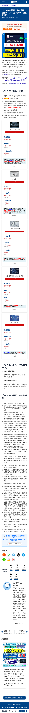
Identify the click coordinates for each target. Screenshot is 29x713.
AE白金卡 (13, 78)
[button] (1, 664)
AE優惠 (6, 74)
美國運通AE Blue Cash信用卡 (14, 276)
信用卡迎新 (16, 683)
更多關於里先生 (19, 623)
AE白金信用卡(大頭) (14, 228)
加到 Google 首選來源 (15, 543)
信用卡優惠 (13, 5)
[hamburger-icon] (3, 2)
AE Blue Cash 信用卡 (19, 80)
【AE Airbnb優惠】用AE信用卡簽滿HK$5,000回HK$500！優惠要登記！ (14, 12)
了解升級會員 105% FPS (19, 29)
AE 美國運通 (5, 5)
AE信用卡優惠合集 (13, 83)
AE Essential (14, 322)
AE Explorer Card (15, 129)
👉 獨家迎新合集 (7, 29)
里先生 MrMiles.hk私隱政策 (15, 704)
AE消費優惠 (23, 83)
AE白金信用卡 (8, 80)
